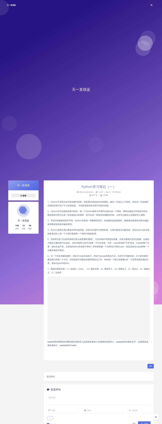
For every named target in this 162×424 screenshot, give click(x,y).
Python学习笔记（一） (98, 186)
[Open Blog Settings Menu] (155, 417)
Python (118, 192)
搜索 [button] (24, 195)
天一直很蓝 (11, 5)
